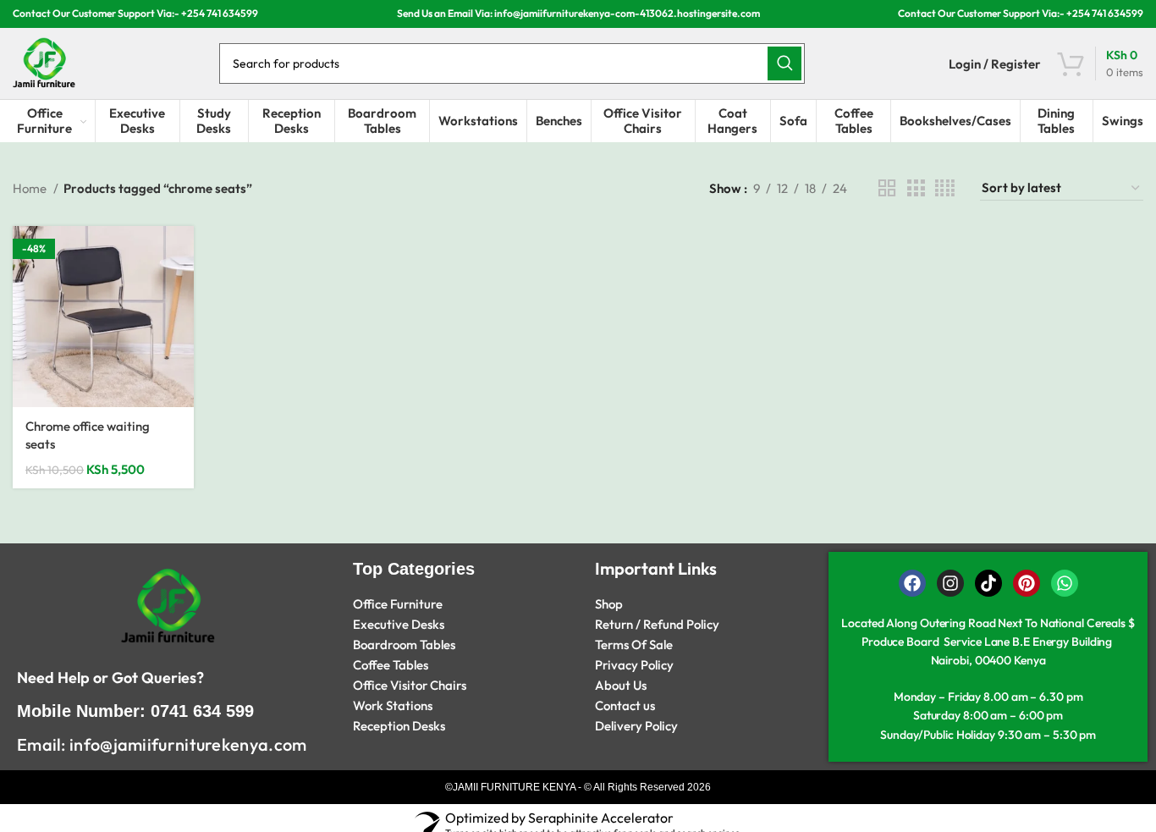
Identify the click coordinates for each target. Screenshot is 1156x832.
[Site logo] (44, 62)
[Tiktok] (988, 583)
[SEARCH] (784, 63)
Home (31, 188)
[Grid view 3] (915, 188)
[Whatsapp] (1064, 583)
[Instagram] (950, 583)
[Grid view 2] (886, 188)
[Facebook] (912, 583)
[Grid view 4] (945, 188)
